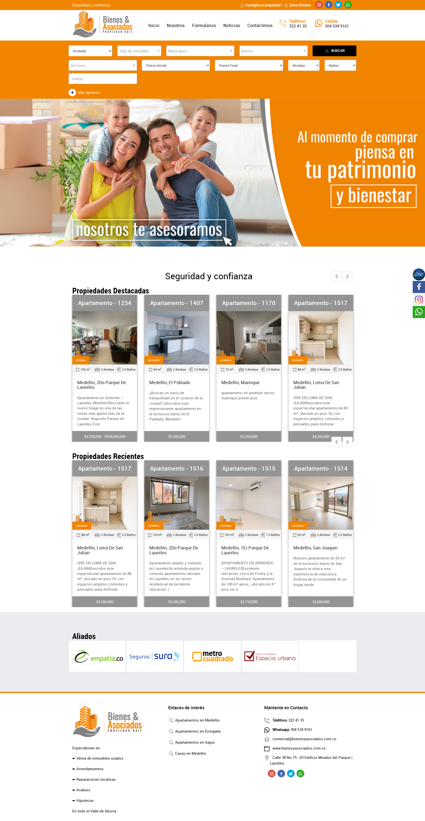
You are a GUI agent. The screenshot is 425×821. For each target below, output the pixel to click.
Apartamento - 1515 (248, 468)
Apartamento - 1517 (321, 303)
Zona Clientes (300, 5)
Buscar (338, 50)
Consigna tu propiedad (263, 5)
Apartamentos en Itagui (194, 742)
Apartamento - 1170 (248, 303)
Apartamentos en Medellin (197, 720)
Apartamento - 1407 (176, 303)
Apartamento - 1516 (176, 468)
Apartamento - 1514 (321, 468)
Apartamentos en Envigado (197, 731)
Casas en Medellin (190, 753)
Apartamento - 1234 (104, 303)
